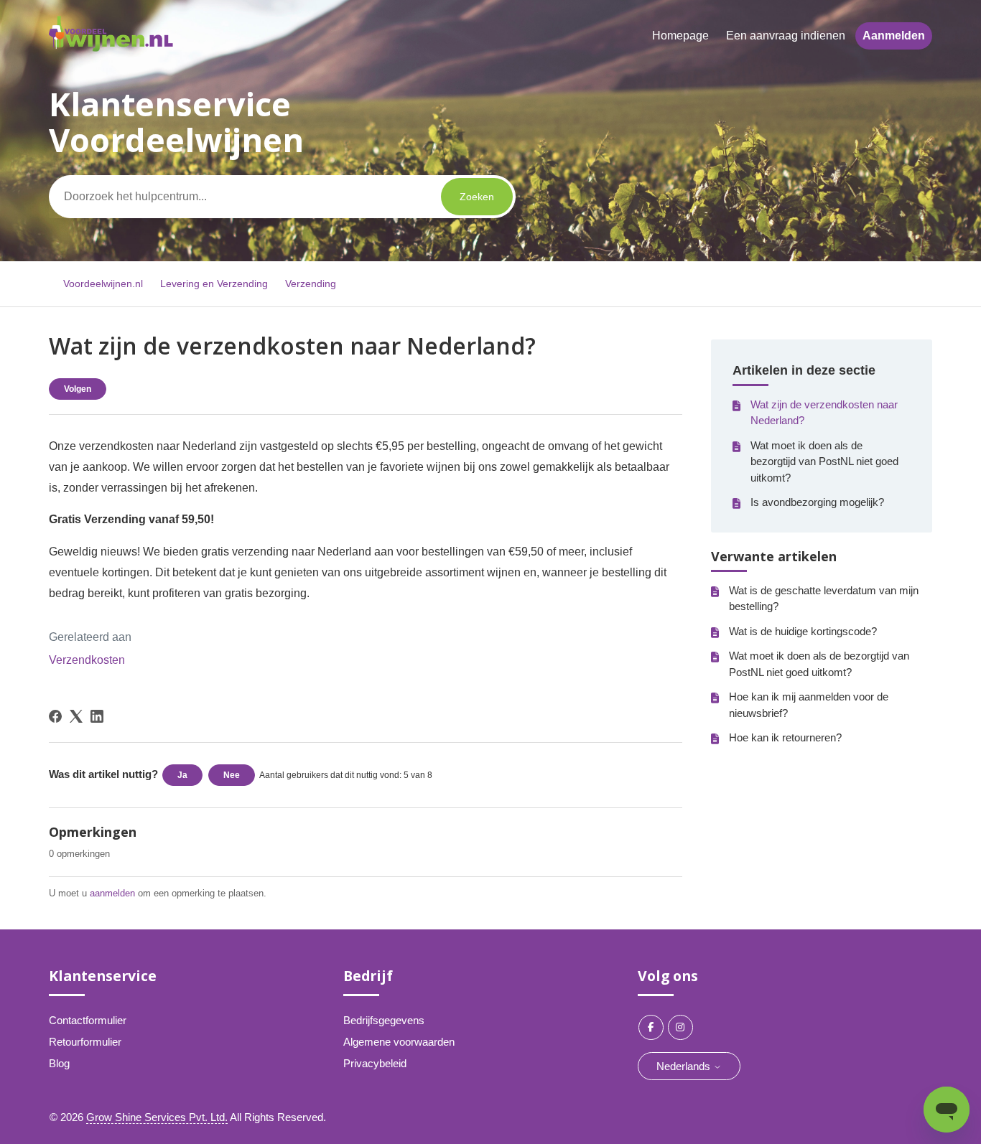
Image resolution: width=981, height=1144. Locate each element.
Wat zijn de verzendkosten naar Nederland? (824, 412)
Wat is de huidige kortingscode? (803, 631)
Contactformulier (87, 1020)
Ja (182, 775)
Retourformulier (85, 1042)
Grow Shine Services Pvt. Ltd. (157, 1117)
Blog (59, 1063)
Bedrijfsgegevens (383, 1020)
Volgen (77, 389)
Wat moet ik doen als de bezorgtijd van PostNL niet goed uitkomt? (824, 461)
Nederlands (684, 1066)
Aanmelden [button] (894, 35)
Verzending (310, 283)
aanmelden (112, 893)
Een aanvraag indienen (785, 35)
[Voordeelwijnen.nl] (110, 48)
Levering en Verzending (215, 283)
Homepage (680, 35)
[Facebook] (55, 716)
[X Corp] (76, 716)
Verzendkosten (87, 660)
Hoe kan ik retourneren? (785, 737)
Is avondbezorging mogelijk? (817, 502)
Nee (231, 775)
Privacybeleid (374, 1063)
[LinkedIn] (96, 716)
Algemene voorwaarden (399, 1042)
